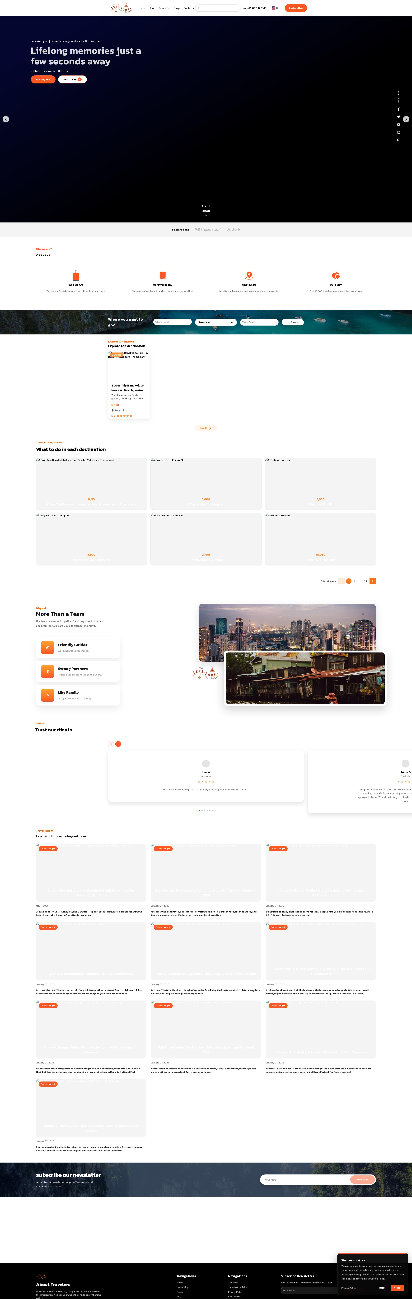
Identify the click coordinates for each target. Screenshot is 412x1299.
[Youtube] (398, 124)
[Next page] (373, 581)
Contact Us (234, 1296)
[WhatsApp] (398, 140)
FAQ (179, 1296)
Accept (397, 1287)
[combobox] (259, 322)
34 (365, 581)
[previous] (111, 744)
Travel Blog (183, 1287)
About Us (233, 1282)
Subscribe (362, 1179)
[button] (206, 775)
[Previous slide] (6, 119)
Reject (382, 1287)
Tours (180, 1292)
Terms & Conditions (238, 1287)
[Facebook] (398, 109)
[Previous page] (341, 581)
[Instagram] (398, 132)
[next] (118, 744)
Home (180, 1282)
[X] (398, 117)
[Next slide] (406, 119)
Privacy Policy (348, 1288)
